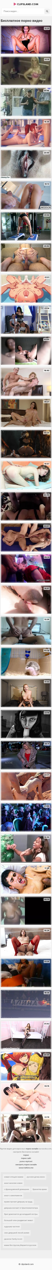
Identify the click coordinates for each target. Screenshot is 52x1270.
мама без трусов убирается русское (20, 1245)
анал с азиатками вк (13, 1195)
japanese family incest (13, 1239)
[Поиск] (47, 11)
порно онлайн (32, 1148)
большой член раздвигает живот (18, 1220)
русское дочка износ (36, 1176)
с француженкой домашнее (16, 1189)
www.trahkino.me (26, 1167)
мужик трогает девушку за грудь (18, 1201)
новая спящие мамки (13, 1176)
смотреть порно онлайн (26, 1164)
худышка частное (12, 1226)
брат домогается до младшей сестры (21, 1214)
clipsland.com (27, 4)
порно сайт (26, 1158)
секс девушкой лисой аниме (16, 1232)
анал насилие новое (13, 1183)
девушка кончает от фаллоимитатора (21, 1208)
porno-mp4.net (26, 1161)
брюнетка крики (40, 1189)
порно (26, 1155)
